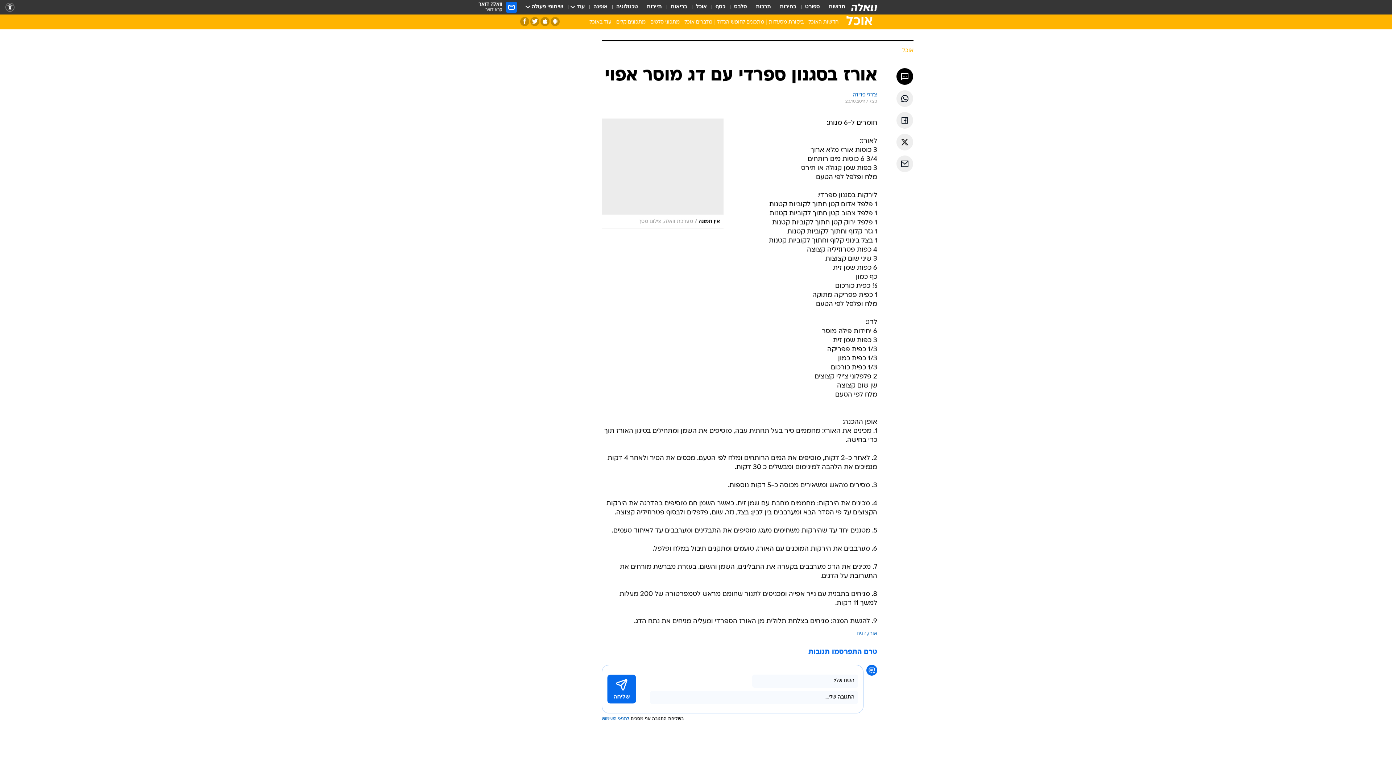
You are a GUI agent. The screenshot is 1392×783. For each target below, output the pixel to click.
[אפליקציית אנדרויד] (555, 21)
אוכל (701, 7)
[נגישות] (9, 7)
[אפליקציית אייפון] (545, 21)
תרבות (763, 7)
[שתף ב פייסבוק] (904, 120)
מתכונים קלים (631, 22)
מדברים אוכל (698, 22)
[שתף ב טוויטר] (904, 142)
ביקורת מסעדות (786, 22)
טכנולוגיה (627, 7)
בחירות (788, 7)
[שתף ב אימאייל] (904, 164)
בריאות (679, 7)
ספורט (812, 7)
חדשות (837, 7)
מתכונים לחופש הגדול (740, 22)
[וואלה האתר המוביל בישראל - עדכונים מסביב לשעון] (864, 7)
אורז (872, 633)
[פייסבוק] (524, 21)
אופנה (600, 7)
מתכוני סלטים (665, 22)
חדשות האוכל (823, 22)
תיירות (654, 7)
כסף (720, 7)
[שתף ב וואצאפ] (904, 98)
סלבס (740, 7)
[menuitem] (832, 7)
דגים (861, 633)
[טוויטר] (534, 21)
